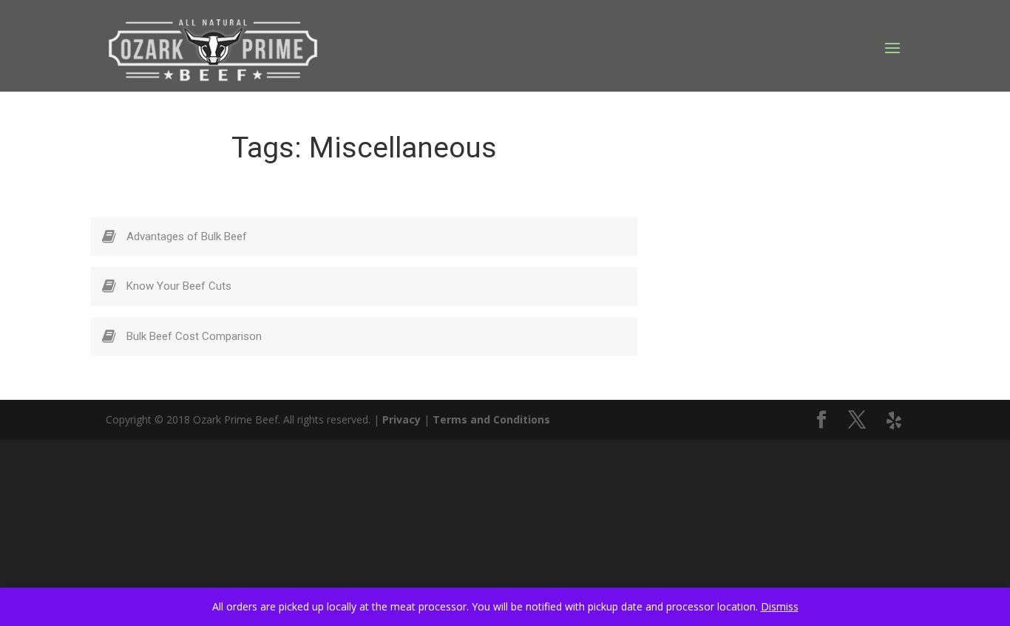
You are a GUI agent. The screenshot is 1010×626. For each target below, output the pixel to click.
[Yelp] (894, 420)
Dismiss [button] (780, 606)
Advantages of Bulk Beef (186, 236)
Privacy (401, 419)
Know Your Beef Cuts (178, 286)
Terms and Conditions (491, 419)
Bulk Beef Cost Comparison (194, 336)
